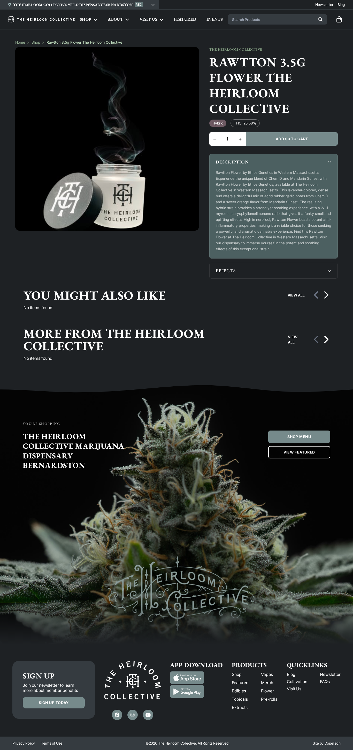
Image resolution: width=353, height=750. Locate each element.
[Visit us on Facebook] (117, 715)
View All (296, 295)
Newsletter (330, 674)
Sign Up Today (54, 702)
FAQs (325, 681)
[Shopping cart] (339, 19)
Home (20, 42)
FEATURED (185, 19)
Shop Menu (299, 436)
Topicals (240, 699)
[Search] (320, 19)
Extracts (240, 707)
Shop (36, 42)
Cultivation (297, 681)
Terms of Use (51, 743)
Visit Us (294, 688)
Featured (240, 682)
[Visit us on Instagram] (132, 715)
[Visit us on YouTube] (148, 715)
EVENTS (214, 19)
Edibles (239, 690)
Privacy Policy (23, 743)
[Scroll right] (325, 295)
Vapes (267, 674)
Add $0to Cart (292, 139)
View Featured (299, 452)
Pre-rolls (269, 699)
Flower (267, 690)
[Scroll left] (316, 295)
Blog (291, 674)
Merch (267, 682)
